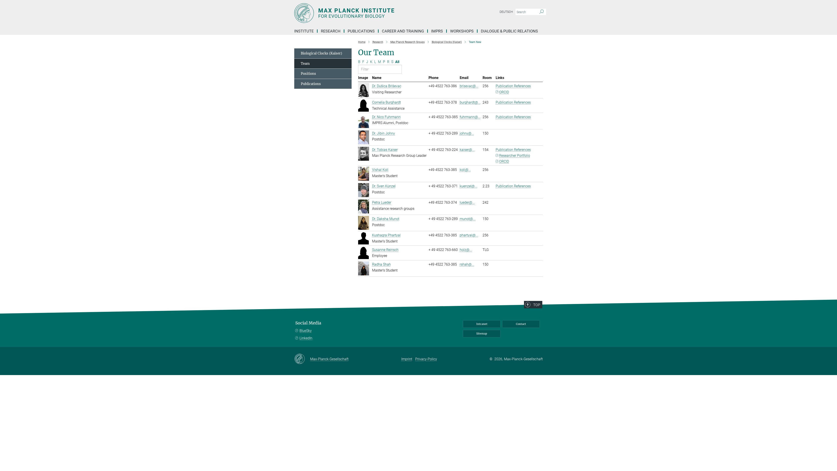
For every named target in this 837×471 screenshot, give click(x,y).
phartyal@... (469, 235)
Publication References (513, 86)
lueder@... (467, 202)
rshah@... (467, 264)
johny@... (467, 133)
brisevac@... (469, 86)
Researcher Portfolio (514, 156)
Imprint (406, 359)
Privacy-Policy (426, 359)
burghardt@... (470, 102)
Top (536, 305)
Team (305, 63)
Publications (311, 84)
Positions (308, 74)
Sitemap (481, 333)
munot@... (468, 219)
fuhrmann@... (470, 117)
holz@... (466, 250)
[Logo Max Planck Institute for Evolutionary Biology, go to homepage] (376, 13)
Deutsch (506, 12)
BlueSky (305, 331)
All (397, 62)
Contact (521, 324)
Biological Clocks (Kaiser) (321, 53)
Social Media (308, 323)
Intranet (481, 324)
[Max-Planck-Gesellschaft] (302, 359)
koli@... (465, 170)
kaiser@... (467, 150)
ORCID (504, 92)
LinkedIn (305, 338)
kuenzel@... (468, 186)
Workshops (462, 31)
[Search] (541, 12)
